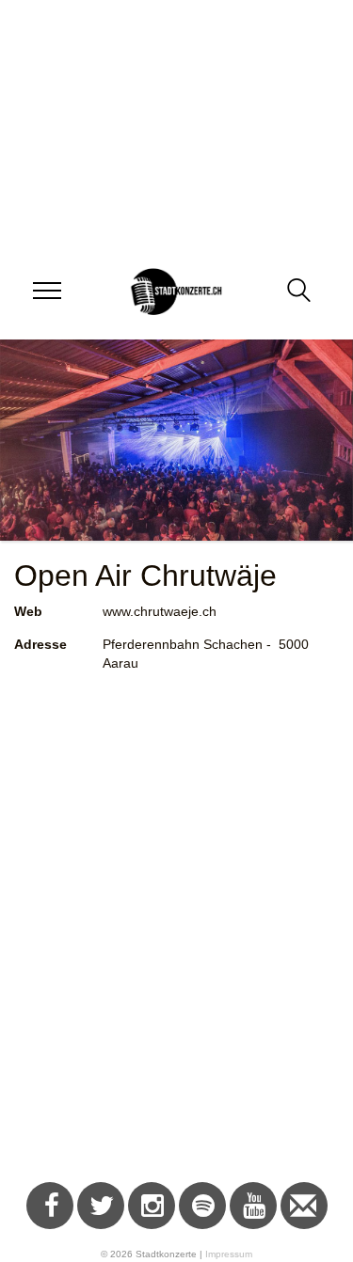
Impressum (228, 1254)
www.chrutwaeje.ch (160, 611)
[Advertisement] (176, 949)
